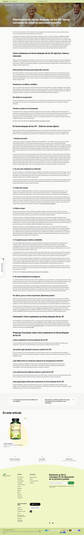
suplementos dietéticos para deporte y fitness (39, 121)
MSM (32, 327)
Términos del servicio (19, 531)
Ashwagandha (20, 481)
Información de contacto (31, 531)
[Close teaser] (3, 259)
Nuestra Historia (33, 477)
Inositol (19, 486)
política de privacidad (62, 486)
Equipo (31, 479)
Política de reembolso (13, 531)
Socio (18, 513)
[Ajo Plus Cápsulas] (15, 429)
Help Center (20, 509)
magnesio (38, 308)
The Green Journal (21, 511)
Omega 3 (19, 494)
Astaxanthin (20, 482)
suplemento (55, 309)
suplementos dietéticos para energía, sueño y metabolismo (35, 271)
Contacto (19, 507)
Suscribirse (71, 482)
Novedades (19, 479)
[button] (1, 267)
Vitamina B (19, 496)
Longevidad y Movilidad (38, 325)
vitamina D (45, 308)
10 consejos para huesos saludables (47, 203)
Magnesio (19, 488)
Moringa (19, 490)
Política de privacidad (6, 531)
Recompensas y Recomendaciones (21, 516)
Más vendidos (20, 477)
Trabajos (31, 482)
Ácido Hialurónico (21, 484)
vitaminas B (22, 309)
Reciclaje (19, 518)
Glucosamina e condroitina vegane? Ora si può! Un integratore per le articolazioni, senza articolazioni (57, 401)
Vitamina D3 (20, 497)
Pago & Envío (25, 531)
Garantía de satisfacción (20, 521)
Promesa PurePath (34, 481)
